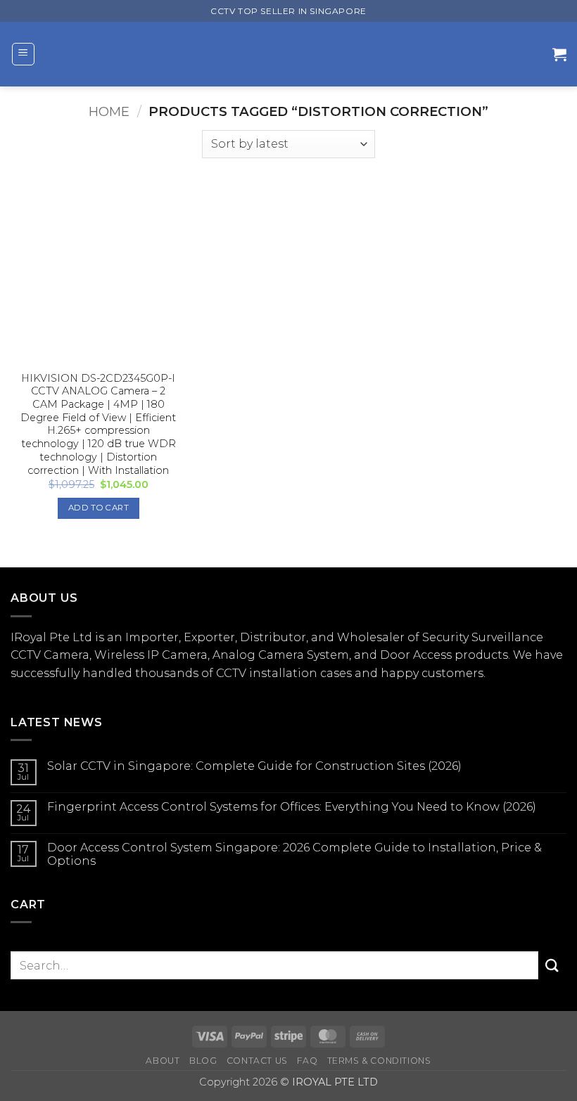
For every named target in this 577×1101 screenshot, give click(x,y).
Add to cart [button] (98, 508)
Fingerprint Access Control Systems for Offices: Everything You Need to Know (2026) (291, 806)
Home (109, 111)
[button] (23, 54)
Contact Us (257, 1060)
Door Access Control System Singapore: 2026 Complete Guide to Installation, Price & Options (294, 854)
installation (283, 673)
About (162, 1060)
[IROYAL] (292, 54)
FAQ (307, 1060)
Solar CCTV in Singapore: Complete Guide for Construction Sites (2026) (254, 766)
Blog (203, 1060)
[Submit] (552, 965)
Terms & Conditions (379, 1060)
